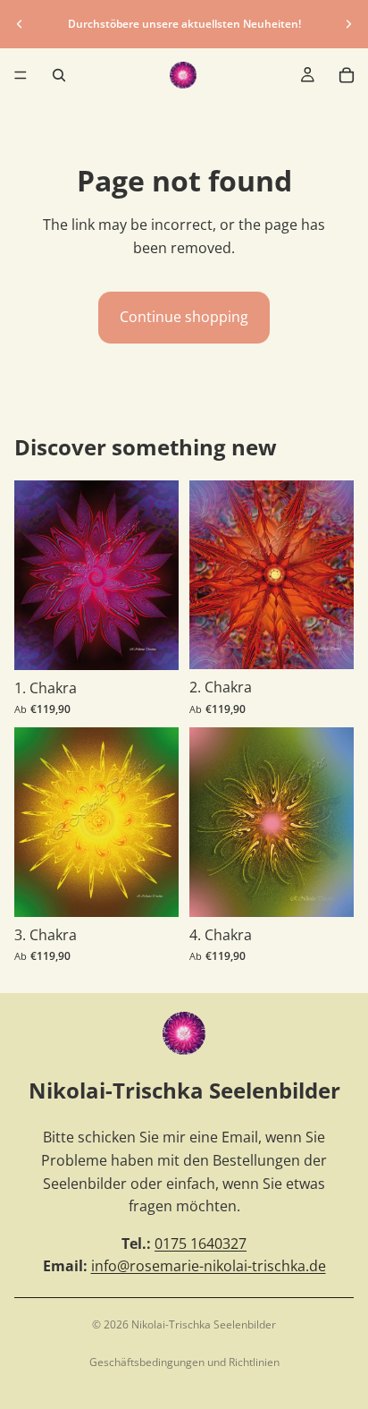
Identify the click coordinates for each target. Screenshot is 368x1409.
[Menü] (20, 75)
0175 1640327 (201, 1243)
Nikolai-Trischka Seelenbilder (203, 1324)
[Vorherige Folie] (19, 24)
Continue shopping (184, 317)
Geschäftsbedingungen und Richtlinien (184, 1362)
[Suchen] (59, 75)
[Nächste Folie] (348, 24)
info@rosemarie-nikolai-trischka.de (208, 1266)
